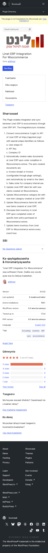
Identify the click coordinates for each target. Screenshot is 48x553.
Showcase (30, 448)
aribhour (11, 61)
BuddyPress (10, 506)
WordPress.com (11, 492)
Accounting (26, 331)
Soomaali (13, 518)
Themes (29, 453)
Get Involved (31, 471)
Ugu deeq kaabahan (12, 433)
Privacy (6, 462)
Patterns (29, 462)
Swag (29, 484)
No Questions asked (12, 249)
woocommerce (38, 336)
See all (42, 387)
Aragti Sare (8, 343)
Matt (6, 497)
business (36, 331)
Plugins (28, 458)
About (5, 448)
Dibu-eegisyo (11, 85)
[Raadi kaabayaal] (29, 29)
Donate (30, 480)
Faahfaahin (10, 78)
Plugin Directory (9, 11)
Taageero (9, 104)
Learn (5, 471)
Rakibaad (9, 91)
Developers (8, 480)
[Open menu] (44, 4)
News (5, 453)
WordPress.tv (10, 484)
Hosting (6, 458)
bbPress (8, 502)
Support (6, 475)
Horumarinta (11, 98)
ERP (42, 331)
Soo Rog (8, 68)
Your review (8, 387)
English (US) (40, 325)
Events (28, 475)
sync (29, 336)
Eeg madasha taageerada (15, 410)
